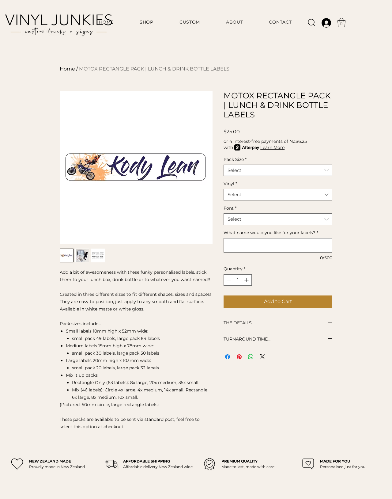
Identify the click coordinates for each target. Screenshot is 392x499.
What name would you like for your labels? (271, 232)
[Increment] (247, 280)
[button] (341, 22)
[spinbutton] (237, 280)
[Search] (312, 22)
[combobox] (278, 170)
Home (67, 69)
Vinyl (230, 183)
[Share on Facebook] (227, 356)
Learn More (272, 147)
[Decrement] (228, 280)
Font (230, 208)
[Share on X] (262, 356)
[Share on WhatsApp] (250, 356)
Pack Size (235, 159)
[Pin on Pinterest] (239, 356)
